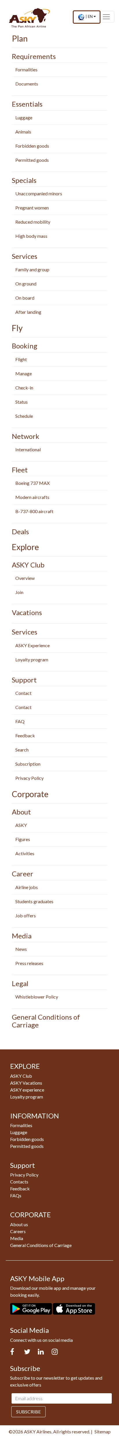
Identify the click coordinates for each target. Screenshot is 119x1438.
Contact (23, 693)
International (28, 449)
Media (21, 936)
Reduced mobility (32, 221)
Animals (23, 131)
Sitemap (102, 1431)
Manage (23, 373)
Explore (25, 547)
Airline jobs (26, 887)
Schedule (24, 416)
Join (19, 592)
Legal (20, 983)
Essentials (27, 104)
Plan (20, 38)
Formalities (26, 69)
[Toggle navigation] (106, 17)
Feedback (25, 735)
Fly (17, 328)
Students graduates (34, 901)
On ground (25, 283)
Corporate (30, 794)
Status (21, 402)
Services (24, 256)
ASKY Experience (32, 645)
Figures (22, 839)
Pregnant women (32, 207)
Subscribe (28, 1411)
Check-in (24, 387)
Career (22, 873)
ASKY (21, 825)
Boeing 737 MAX (32, 483)
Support (24, 680)
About (21, 812)
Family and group (32, 269)
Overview (25, 578)
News (21, 949)
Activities (24, 853)
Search (22, 749)
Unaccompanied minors (38, 193)
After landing (28, 312)
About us (19, 1224)
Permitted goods (32, 160)
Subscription (27, 764)
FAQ (20, 721)
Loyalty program (31, 659)
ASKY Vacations (26, 1083)
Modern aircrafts (32, 497)
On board (24, 297)
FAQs (15, 1195)
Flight (21, 359)
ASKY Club (28, 565)
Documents (26, 83)
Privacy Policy (29, 778)
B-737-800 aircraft (34, 511)
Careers (18, 1231)
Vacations (27, 612)
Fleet (20, 469)
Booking (24, 346)
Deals (20, 531)
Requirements (34, 56)
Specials (24, 180)
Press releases (29, 963)
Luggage (23, 117)
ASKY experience (27, 1089)
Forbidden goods (32, 146)
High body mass (31, 236)
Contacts (19, 1181)
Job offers (25, 915)
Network (25, 436)
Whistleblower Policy (36, 996)
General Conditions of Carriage (46, 1021)
